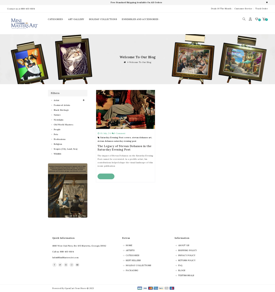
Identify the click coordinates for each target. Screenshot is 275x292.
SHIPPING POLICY (187, 250)
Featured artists (62, 105)
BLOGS (181, 270)
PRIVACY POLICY (186, 255)
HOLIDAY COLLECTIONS (103, 19)
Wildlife (57, 154)
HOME (129, 245)
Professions (59, 139)
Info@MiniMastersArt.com (65, 257)
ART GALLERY (76, 19)
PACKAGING (132, 270)
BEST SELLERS (133, 260)
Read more (106, 176)
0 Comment (119, 133)
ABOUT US (183, 245)
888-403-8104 (67, 251)
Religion (58, 144)
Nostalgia (58, 119)
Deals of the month (221, 8)
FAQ (180, 265)
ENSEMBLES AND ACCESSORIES (140, 19)
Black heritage (61, 110)
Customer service (243, 8)
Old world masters (63, 124)
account (250, 19)
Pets (56, 134)
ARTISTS (130, 250)
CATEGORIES (55, 19)
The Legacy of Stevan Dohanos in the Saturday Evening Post (125, 147)
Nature (57, 115)
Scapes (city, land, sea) (65, 149)
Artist (56, 100)
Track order (261, 8)
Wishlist (257, 19)
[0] (264, 19)
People (57, 129)
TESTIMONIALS (186, 275)
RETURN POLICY (187, 260)
